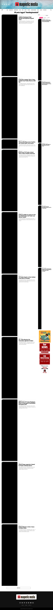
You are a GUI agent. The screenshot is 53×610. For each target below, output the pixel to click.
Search (39, 14)
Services (26, 605)
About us (23, 605)
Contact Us (29, 605)
